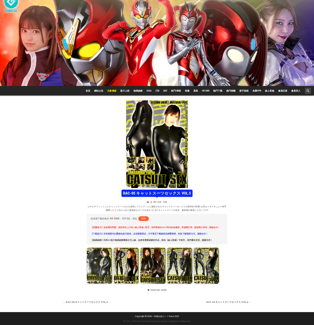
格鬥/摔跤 (176, 90)
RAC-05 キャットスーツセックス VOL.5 (157, 193)
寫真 (195, 90)
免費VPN (257, 90)
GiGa (149, 90)
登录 (143, 218)
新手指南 (244, 90)
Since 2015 (174, 316)
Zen (157, 90)
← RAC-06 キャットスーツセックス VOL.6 (85, 301)
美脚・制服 (162, 201)
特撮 (187, 90)
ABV (165, 90)
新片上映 (125, 90)
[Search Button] (308, 91)
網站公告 (98, 90)
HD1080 (205, 90)
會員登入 (295, 90)
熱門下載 (217, 90)
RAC (158, 290)
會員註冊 (282, 90)
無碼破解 (138, 90)
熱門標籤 (231, 90)
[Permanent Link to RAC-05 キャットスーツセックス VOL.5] (157, 144)
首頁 (88, 90)
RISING (164, 290)
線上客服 (269, 90)
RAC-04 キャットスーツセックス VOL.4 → (228, 301)
